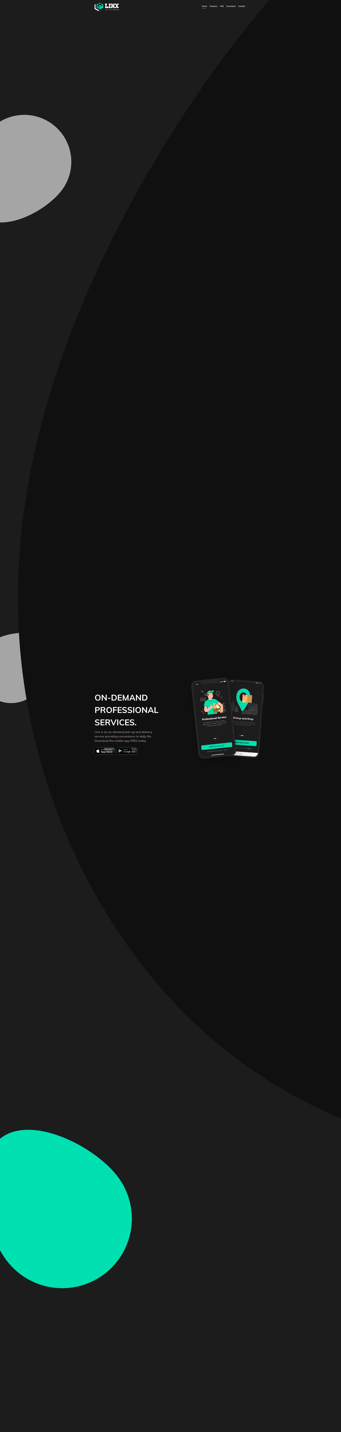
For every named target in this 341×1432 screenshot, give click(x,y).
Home (204, 6)
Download (231, 6)
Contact (241, 6)
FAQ (222, 6)
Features (213, 6)
